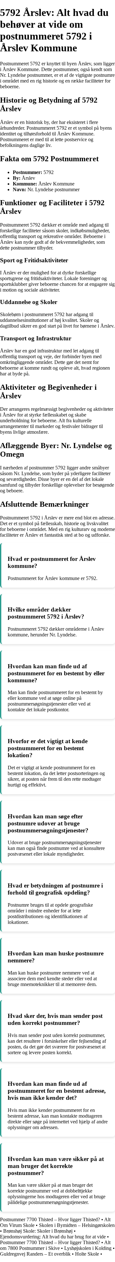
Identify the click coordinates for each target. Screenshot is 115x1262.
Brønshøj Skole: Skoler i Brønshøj (38, 1231)
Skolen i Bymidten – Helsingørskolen (77, 1225)
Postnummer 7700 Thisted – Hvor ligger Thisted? (50, 1219)
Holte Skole (87, 1254)
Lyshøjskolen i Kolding (87, 1248)
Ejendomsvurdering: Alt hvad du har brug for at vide (53, 1236)
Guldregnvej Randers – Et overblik (35, 1254)
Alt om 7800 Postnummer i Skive (55, 1245)
